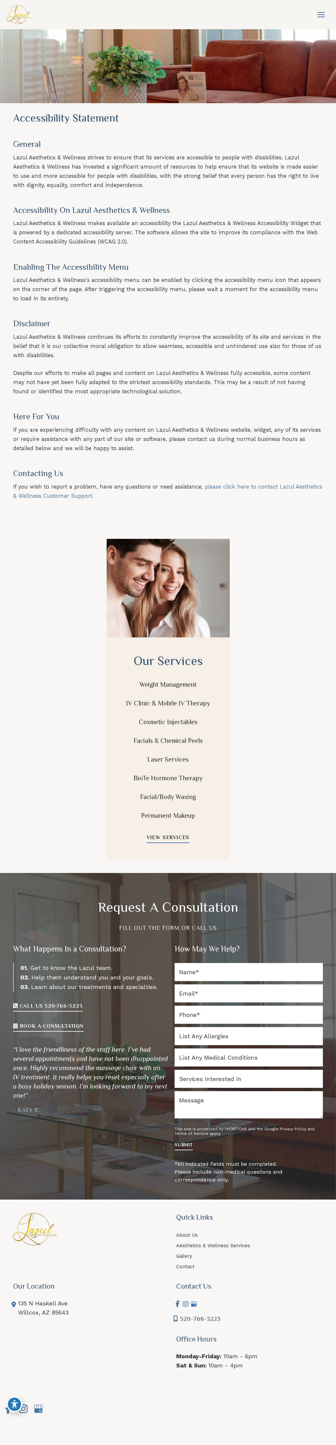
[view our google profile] (194, 1304)
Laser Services (168, 759)
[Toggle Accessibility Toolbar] (14, 1404)
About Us (187, 1235)
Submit (184, 1144)
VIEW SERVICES (168, 837)
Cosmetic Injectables (168, 721)
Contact (185, 1267)
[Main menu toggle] (320, 14)
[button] (168, 837)
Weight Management (168, 684)
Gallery (184, 1256)
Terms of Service (191, 1133)
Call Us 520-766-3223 (50, 1006)
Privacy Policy (293, 1129)
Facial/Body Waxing (168, 796)
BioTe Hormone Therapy (168, 778)
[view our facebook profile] (178, 1304)
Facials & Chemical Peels (168, 740)
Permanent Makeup (168, 815)
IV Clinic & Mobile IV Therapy (168, 703)
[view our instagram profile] (186, 1304)
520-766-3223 (200, 1319)
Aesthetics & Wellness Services (213, 1246)
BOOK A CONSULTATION (51, 1026)
